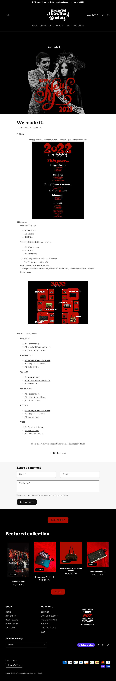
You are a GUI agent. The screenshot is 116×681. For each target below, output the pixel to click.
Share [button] (21, 134)
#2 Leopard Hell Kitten (35, 364)
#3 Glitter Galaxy (32, 400)
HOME (8, 612)
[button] (8, 14)
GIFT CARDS (11, 616)
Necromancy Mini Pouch (44, 577)
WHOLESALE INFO (48, 628)
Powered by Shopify (36, 673)
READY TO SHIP (12, 624)
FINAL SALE (10, 628)
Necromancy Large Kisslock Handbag (71, 569)
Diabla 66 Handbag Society (20, 673)
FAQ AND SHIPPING (49, 620)
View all (58, 592)
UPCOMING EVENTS (49, 616)
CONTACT (45, 612)
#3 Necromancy (32, 417)
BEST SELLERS (12, 620)
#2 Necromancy (32, 430)
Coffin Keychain (18, 582)
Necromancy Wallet (97, 572)
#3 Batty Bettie (32, 367)
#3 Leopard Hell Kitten (35, 350)
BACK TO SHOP (58, 520)
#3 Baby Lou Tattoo (34, 434)
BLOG (43, 632)
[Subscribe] (43, 644)
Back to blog (59, 453)
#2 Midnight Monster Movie (37, 347)
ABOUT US (45, 624)
